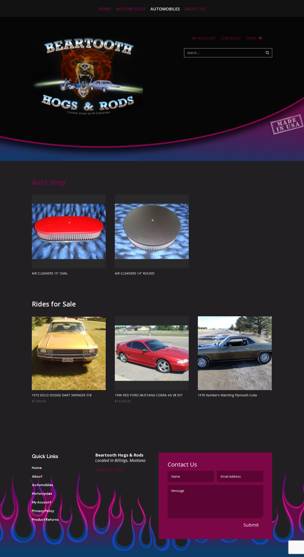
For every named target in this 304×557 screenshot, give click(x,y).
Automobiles (165, 9)
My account (204, 39)
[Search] (267, 52)
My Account (41, 502)
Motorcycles (131, 9)
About (37, 476)
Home (105, 9)
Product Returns (45, 519)
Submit (251, 525)
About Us (195, 9)
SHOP (251, 39)
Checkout (231, 39)
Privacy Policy (43, 511)
